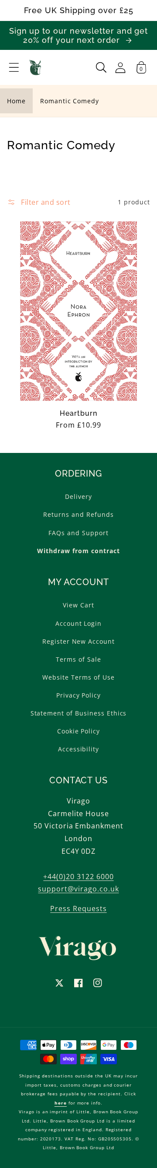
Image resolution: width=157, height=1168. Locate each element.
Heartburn (78, 413)
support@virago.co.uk (78, 889)
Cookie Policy (78, 731)
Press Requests (78, 908)
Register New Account (78, 641)
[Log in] (120, 67)
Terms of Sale (78, 659)
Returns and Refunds (78, 514)
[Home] (35, 67)
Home (16, 101)
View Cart (78, 605)
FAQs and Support (78, 533)
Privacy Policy (78, 695)
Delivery (78, 496)
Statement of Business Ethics (79, 713)
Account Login (78, 623)
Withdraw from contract (78, 551)
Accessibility (78, 749)
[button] (14, 67)
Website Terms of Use (78, 677)
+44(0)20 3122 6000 (78, 876)
